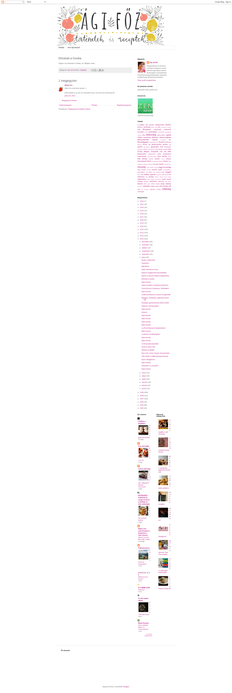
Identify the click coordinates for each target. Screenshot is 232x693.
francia (139, 144)
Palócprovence (144, 548)
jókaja (67, 85)
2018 (142, 214)
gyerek (139, 147)
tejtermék (161, 181)
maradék (155, 164)
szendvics (158, 179)
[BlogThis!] (95, 70)
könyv (168, 159)
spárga (151, 177)
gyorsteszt (147, 147)
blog (152, 127)
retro (138, 174)
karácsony (141, 154)
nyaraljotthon (167, 169)
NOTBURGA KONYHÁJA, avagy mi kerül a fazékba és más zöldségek (144, 500)
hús (169, 149)
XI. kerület (144, 189)
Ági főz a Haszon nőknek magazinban (155, 276)
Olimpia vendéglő (148, 350)
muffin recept (154, 167)
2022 (142, 201)
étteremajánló (165, 137)
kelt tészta (142, 159)
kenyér (157, 159)
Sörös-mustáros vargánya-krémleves (155, 285)
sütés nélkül (150, 179)
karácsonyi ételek (154, 154)
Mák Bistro (145, 266)
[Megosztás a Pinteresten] (102, 70)
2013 (142, 229)
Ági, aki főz (154, 62)
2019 (142, 211)
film (170, 140)
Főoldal (61, 48)
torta (148, 184)
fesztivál (163, 140)
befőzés (140, 127)
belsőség (147, 127)
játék (169, 151)
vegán (157, 186)
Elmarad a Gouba (148, 279)
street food (163, 177)
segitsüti (153, 174)
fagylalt (155, 140)
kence (151, 159)
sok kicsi (165, 174)
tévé (145, 184)
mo (170, 164)
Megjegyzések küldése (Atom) (79, 109)
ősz (154, 172)
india (161, 151)
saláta (146, 174)
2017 (142, 217)
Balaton (168, 125)
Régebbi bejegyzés (124, 105)
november (146, 245)
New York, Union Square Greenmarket (155, 353)
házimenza (151, 149)
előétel (139, 137)
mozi (147, 167)
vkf (170, 186)
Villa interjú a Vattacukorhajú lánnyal (155, 356)
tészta (140, 184)
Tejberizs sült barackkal (150, 306)
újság (162, 184)
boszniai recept (166, 127)
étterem (155, 137)
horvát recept (162, 149)
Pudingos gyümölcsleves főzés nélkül (155, 303)
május (144, 376)
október (145, 248)
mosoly (141, 167)
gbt (149, 144)
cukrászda (157, 129)
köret (149, 161)
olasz (150, 172)
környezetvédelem (157, 161)
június (144, 373)
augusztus (146, 254)
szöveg (140, 181)
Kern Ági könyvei (74, 48)
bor (159, 127)
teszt (169, 181)
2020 (142, 207)
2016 (142, 220)
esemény (147, 137)
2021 (142, 204)
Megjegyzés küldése (69, 100)
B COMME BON (144, 588)
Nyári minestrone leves (150, 269)
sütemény (141, 179)
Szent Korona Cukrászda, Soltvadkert (155, 288)
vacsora (139, 186)
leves (166, 161)
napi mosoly (141, 169)
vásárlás (146, 186)
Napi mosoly (146, 282)
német (149, 169)
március (145, 382)
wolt (138, 189)
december (146, 242)
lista (170, 161)
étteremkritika (143, 140)
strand (157, 177)
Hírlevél (144, 312)
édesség (151, 134)
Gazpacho (145, 263)
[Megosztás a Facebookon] (100, 70)
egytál (168, 135)
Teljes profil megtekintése (146, 80)
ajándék (151, 125)
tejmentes (153, 181)
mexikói (166, 164)
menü (161, 164)
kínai (163, 159)
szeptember (146, 251)
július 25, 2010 (70, 96)
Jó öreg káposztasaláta (150, 344)
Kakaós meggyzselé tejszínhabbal (154, 273)
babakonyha (159, 125)
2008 (142, 396)
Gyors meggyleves (148, 359)
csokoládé (152, 132)
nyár (160, 169)
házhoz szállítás (142, 149)
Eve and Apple (143, 446)
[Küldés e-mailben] (92, 70)
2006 (142, 402)
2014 (142, 226)
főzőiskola (167, 142)
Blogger (126, 687)
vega (152, 186)
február (144, 385)
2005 (142, 405)
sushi (169, 177)
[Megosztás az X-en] (97, 70)
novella (154, 170)
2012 (142, 233)
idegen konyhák (151, 151)
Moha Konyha (143, 623)
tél (166, 181)
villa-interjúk (163, 186)
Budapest (147, 129)
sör (147, 177)
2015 (142, 223)
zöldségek (140, 191)
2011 (142, 236)
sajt (142, 174)
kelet (169, 156)
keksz (164, 156)
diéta (143, 135)
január (144, 388)
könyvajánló (141, 161)
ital (165, 151)
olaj (147, 172)
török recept (155, 184)
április (144, 379)
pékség (158, 172)
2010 (142, 239)
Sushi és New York (148, 347)
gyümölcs (155, 147)
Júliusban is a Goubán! (150, 366)
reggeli (168, 172)
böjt (138, 129)
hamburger (167, 147)
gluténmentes (157, 144)
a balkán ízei (142, 125)
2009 (142, 392)
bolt (156, 127)
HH (157, 149)
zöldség (166, 189)
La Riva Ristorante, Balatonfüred (153, 328)
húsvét (139, 151)
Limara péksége (144, 469)
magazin (140, 164)
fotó (157, 142)
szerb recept (166, 179)
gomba (165, 144)
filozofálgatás (143, 142)
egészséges (161, 135)
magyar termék (147, 164)
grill (170, 144)
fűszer (145, 144)
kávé (159, 156)
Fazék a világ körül (148, 260)
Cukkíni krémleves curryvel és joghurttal (156, 295)
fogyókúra (152, 142)
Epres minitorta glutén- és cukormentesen (143, 627)
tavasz (146, 181)
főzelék (161, 142)
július (144, 257)
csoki (146, 132)
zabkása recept (155, 189)
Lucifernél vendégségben (151, 334)
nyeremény (141, 172)
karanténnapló (151, 156)
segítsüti (158, 174)
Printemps (141, 589)
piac (163, 172)
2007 (142, 399)
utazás (168, 184)
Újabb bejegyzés (65, 105)
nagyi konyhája (164, 167)
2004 (142, 408)
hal (161, 147)
